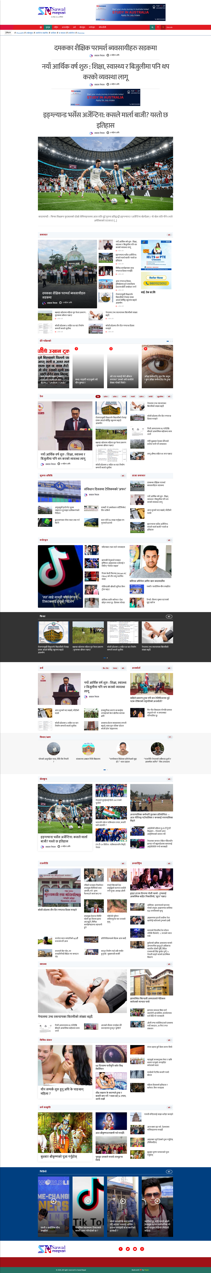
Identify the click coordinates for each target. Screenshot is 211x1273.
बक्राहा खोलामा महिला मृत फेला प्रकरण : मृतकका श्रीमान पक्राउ (70, 314)
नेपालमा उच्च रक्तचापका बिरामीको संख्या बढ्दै (121, 314)
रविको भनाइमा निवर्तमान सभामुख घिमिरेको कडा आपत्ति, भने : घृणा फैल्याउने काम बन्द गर (93, 889)
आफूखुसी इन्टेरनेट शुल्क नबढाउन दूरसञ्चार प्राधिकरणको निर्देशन (67, 510)
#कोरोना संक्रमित (42, 33)
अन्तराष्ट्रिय (65, 27)
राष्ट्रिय (56, 27)
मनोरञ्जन (92, 27)
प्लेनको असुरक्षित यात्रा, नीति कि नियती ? (54, 760)
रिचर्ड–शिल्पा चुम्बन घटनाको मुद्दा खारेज (158, 601)
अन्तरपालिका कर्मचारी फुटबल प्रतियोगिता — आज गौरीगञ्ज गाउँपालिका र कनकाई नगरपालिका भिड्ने (151, 818)
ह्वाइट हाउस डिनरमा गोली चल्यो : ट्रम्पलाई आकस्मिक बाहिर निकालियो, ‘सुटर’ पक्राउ (148, 895)
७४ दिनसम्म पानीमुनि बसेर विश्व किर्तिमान (109, 1067)
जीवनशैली (102, 27)
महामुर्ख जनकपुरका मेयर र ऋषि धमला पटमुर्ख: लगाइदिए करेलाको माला (159, 1062)
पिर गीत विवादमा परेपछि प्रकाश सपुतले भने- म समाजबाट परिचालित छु (159, 713)
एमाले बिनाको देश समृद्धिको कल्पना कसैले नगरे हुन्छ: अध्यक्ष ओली (116, 888)
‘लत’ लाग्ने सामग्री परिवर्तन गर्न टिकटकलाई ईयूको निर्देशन (59, 599)
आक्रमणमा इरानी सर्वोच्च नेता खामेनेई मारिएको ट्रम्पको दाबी (158, 919)
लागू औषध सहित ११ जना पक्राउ (159, 454)
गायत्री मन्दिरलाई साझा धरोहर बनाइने (158, 1114)
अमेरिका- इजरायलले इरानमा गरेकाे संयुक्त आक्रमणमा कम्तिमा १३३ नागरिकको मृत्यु (159, 908)
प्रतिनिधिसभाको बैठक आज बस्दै (113, 938)
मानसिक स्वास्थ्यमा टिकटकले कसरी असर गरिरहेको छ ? (88, 1229)
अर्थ (74, 27)
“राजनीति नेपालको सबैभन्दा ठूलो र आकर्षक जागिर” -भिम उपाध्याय (157, 760)
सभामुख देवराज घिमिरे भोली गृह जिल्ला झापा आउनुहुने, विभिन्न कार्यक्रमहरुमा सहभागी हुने (93, 921)
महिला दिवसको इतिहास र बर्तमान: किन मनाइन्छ (157, 1086)
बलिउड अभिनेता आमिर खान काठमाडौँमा (147, 581)
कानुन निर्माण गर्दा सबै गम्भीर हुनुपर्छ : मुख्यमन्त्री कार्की (112, 952)
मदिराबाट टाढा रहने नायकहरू (113, 547)
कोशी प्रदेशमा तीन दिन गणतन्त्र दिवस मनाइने (120, 327)
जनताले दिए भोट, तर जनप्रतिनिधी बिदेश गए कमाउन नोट (67, 954)
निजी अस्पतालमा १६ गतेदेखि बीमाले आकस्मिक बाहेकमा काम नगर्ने (159, 431)
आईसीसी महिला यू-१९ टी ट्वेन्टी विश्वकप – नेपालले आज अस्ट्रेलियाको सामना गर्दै (159, 831)
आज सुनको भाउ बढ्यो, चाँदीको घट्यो (159, 511)
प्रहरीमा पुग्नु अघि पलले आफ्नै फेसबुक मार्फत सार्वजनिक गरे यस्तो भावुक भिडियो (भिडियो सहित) (157, 1226)
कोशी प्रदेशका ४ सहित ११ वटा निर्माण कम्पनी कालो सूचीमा (69, 327)
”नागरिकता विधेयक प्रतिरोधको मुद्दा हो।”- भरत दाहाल (123, 760)
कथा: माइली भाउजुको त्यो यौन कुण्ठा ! (86, 381)
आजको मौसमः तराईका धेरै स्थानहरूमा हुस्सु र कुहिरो (111, 1026)
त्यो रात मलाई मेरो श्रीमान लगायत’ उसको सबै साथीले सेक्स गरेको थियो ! (122, 380)
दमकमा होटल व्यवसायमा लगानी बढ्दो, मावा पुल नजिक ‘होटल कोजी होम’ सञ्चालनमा (113, 726)
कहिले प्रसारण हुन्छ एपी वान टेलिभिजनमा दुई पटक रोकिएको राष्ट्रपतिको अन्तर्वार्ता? (149, 699)
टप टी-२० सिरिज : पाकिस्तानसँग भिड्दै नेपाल (111, 846)
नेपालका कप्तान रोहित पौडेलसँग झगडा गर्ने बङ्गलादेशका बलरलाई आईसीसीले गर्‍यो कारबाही (160, 844)
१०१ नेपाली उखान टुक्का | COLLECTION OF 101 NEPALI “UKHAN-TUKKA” (53, 380)
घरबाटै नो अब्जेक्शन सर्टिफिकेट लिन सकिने (113, 509)
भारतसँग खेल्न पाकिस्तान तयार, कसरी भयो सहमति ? (111, 824)
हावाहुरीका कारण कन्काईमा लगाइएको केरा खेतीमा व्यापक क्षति (113, 713)
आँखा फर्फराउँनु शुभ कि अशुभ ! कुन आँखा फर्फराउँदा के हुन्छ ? (157, 380)
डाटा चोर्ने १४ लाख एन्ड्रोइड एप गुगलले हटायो (112, 521)
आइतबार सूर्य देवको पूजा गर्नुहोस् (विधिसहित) (160, 1141)
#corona (80, 33)
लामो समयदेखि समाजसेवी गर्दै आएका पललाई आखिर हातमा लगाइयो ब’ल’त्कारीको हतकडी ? (122, 1226)
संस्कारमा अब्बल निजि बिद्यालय (88, 759)
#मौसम (53, 33)
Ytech (146, 1270)
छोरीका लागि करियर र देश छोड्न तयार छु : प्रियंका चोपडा (113, 601)
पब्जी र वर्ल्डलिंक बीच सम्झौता (158, 586)
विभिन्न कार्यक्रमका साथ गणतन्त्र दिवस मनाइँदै (125, 269)
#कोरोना (71, 33)
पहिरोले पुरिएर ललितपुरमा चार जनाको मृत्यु (116, 919)
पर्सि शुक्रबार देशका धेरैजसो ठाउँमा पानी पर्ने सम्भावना (158, 442)
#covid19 (20, 33)
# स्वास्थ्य (62, 33)
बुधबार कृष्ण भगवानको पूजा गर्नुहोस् (158, 1153)
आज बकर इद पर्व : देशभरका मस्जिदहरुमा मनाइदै (158, 1128)
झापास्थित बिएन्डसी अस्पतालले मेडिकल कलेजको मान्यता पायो (147, 1000)
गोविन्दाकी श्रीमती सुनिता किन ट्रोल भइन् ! (113, 588)
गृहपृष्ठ (48, 27)
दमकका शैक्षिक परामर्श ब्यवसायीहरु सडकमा (105, 48)
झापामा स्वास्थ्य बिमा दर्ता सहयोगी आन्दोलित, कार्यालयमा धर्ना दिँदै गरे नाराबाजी (159, 1013)
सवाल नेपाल (99, 55)
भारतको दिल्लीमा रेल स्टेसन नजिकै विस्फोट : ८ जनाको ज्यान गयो (159, 933)
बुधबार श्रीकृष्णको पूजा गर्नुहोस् (59, 1156)
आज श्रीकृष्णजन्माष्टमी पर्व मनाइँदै (110, 1133)
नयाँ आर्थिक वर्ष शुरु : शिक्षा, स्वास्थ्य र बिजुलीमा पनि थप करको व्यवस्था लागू (105, 72)
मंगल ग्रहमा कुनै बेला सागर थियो (159, 1047)
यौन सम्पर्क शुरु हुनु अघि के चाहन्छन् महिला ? (62, 1091)
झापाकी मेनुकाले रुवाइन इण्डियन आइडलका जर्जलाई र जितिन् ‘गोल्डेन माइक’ (113, 563)
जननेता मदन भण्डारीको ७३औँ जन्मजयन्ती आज (66, 940)
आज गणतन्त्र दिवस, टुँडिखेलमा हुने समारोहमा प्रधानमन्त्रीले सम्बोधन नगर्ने (126, 284)
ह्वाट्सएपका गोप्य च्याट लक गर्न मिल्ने (67, 521)
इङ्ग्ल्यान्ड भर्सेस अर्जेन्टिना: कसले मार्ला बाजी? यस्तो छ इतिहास (105, 120)
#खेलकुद (29, 33)
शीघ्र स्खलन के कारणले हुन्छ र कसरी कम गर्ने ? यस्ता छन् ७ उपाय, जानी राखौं (111, 1096)
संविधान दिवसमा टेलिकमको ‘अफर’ (105, 489)
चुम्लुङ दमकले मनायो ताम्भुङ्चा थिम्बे (109, 1158)
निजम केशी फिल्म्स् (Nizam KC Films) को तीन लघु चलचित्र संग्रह (114, 576)
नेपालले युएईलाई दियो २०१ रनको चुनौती (109, 801)
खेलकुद (82, 27)
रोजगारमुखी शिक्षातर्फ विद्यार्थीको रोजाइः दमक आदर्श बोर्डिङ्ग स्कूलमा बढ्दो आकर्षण (126, 299)
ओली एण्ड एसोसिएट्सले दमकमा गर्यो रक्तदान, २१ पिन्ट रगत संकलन (160, 1025)
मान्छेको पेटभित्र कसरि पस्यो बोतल (158, 1073)
